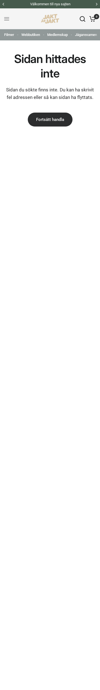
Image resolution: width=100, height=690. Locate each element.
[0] (91, 18)
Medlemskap (57, 35)
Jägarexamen (86, 35)
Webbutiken (30, 35)
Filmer (9, 35)
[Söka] (82, 18)
